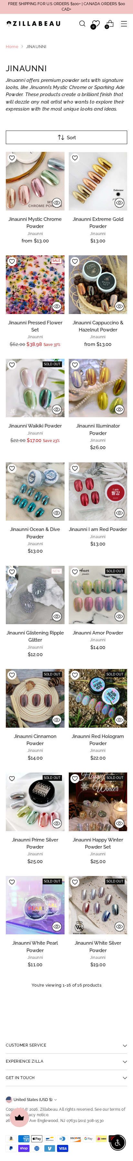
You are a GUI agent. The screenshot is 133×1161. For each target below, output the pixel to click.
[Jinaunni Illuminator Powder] (98, 388)
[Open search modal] (82, 23)
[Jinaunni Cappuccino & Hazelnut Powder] (98, 284)
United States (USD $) (33, 1099)
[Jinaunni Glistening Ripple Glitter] (35, 595)
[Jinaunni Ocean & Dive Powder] (35, 491)
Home (12, 46)
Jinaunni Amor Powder (98, 632)
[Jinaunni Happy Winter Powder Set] (98, 801)
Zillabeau (48, 1109)
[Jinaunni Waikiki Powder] (35, 388)
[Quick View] (57, 203)
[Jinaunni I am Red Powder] (98, 491)
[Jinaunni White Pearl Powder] (35, 905)
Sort (71, 137)
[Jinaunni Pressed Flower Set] (35, 284)
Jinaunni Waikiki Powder (35, 425)
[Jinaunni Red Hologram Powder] (98, 698)
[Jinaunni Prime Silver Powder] (35, 801)
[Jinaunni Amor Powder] (98, 595)
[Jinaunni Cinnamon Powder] (35, 698)
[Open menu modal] (123, 23)
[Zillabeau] (33, 23)
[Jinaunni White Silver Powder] (98, 905)
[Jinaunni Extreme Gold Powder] (98, 181)
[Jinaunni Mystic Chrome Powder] (35, 181)
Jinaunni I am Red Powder (98, 529)
